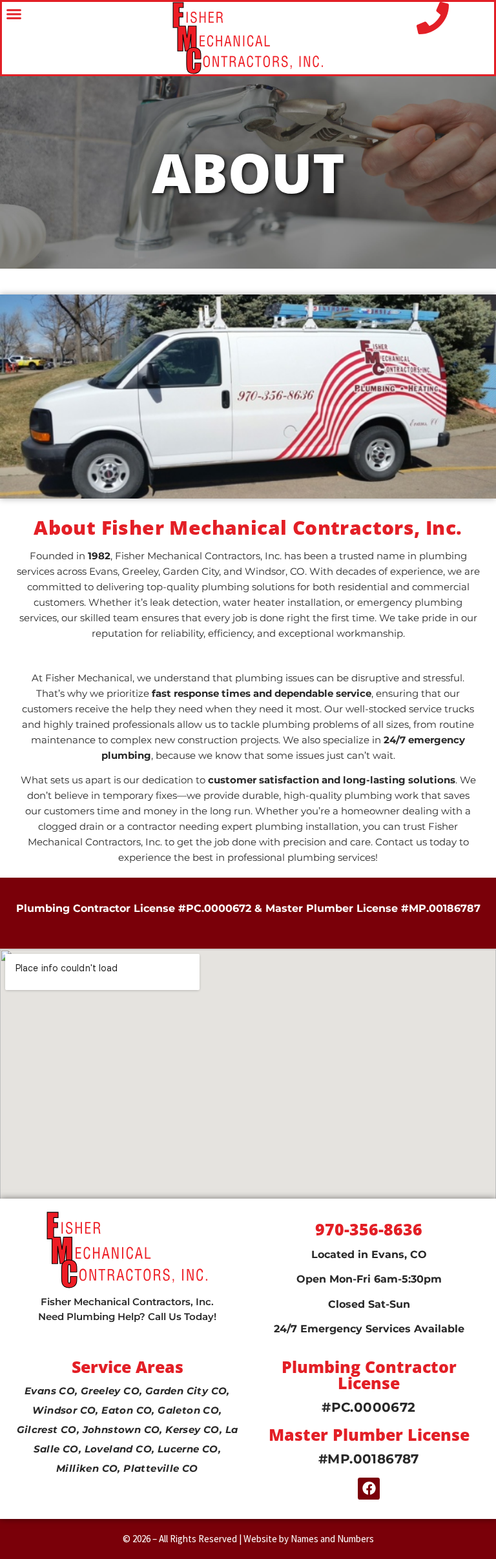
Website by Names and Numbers (308, 1539)
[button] (14, 14)
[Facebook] (369, 1489)
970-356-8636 (368, 1229)
